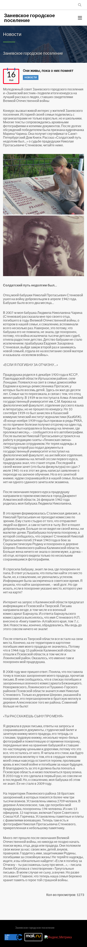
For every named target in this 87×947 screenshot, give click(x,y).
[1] (43, 184)
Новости (30, 77)
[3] (43, 246)
